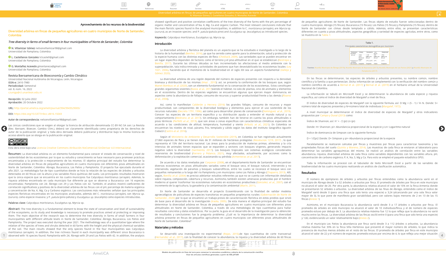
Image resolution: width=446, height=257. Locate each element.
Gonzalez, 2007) (270, 182)
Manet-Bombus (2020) (171, 85)
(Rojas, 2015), (231, 233)
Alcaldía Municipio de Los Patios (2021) (395, 67)
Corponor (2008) (214, 162)
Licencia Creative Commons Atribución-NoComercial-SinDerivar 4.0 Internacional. (84, 147)
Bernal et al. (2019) (377, 85)
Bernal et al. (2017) (352, 85)
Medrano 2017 (188, 117)
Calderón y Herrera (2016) (208, 104)
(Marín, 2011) (247, 185)
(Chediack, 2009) (228, 56)
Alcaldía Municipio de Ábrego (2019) (330, 67)
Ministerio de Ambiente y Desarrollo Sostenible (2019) (203, 136)
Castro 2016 (175, 131)
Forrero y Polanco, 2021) (208, 153)
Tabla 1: (326, 35)
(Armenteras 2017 (245, 156)
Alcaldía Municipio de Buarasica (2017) (362, 67)
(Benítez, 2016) (193, 53)
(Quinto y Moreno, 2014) (351, 147)
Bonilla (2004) (174, 175)
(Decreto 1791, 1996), (190, 111)
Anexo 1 (314, 199)
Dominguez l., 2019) (276, 111)
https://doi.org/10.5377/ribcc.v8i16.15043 (38, 113)
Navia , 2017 (201, 89)
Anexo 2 (364, 218)
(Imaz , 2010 (209, 82)
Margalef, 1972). (392, 106)
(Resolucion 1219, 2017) (267, 140)
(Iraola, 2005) (218, 201)
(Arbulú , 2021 (256, 124)
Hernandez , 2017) (169, 237)
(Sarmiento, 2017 (202, 150)
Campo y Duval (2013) (332, 115)
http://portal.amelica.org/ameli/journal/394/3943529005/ (47, 108)
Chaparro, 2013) (276, 172)
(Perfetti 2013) (185, 121)
